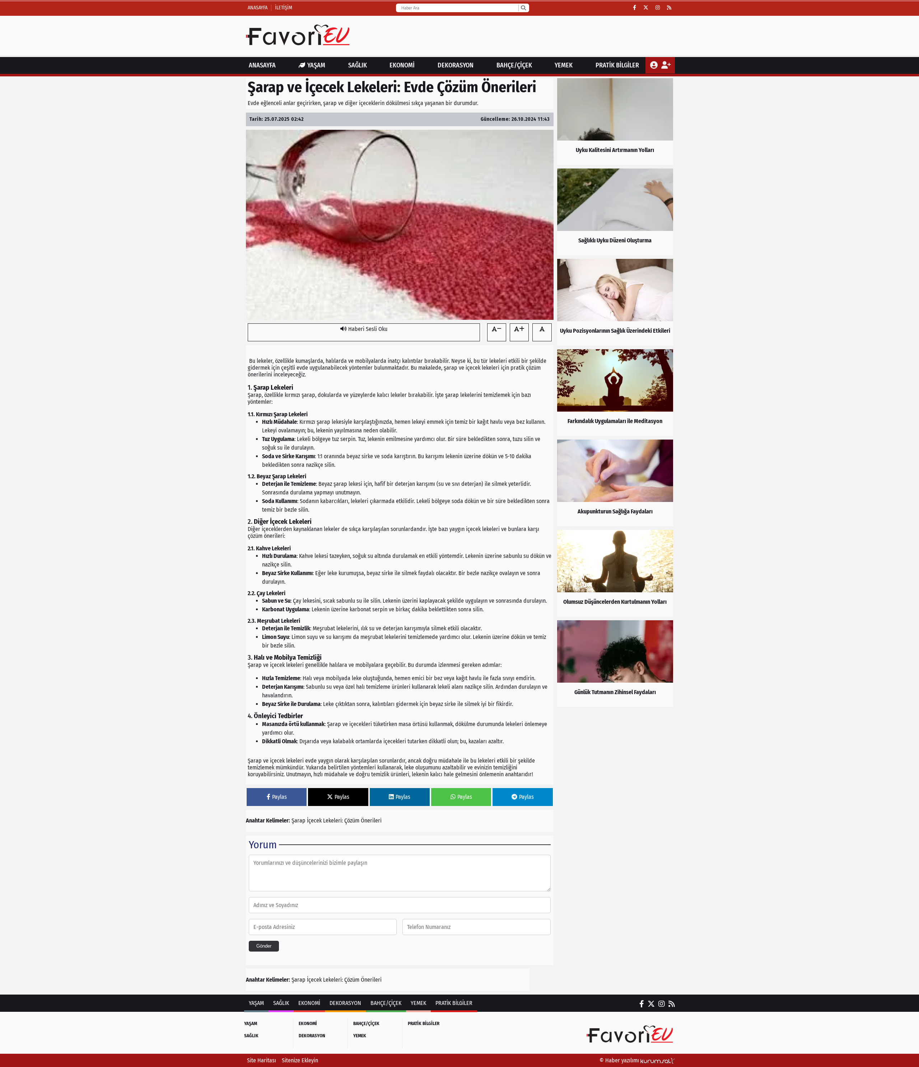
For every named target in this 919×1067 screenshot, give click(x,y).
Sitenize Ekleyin (300, 1060)
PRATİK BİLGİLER (617, 65)
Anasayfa (257, 8)
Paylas (279, 796)
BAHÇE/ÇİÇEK (514, 65)
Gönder (263, 946)
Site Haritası (261, 1060)
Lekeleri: (333, 820)
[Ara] (523, 8)
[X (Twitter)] (646, 8)
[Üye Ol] (665, 65)
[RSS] (669, 8)
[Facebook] (634, 8)
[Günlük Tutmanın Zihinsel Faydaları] (615, 663)
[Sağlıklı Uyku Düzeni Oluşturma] (615, 212)
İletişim (283, 8)
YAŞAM (316, 65)
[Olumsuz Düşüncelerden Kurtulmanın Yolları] (615, 573)
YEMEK (564, 65)
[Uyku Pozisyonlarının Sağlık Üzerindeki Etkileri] (615, 302)
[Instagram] (657, 8)
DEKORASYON (456, 65)
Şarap (298, 820)
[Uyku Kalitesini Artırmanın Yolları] (615, 121)
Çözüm (351, 820)
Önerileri (371, 820)
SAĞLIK (357, 65)
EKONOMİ (402, 65)
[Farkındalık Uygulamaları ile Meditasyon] (615, 392)
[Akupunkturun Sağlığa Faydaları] (615, 483)
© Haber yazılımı (620, 1060)
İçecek (314, 820)
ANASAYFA (262, 65)
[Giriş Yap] (654, 65)
